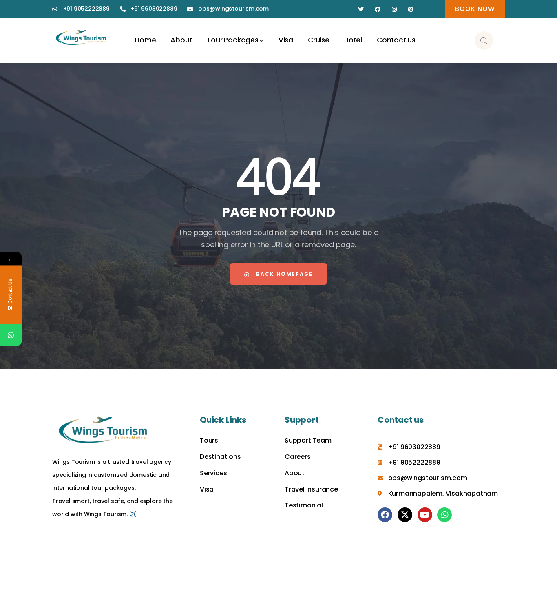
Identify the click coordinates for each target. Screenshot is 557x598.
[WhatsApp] (11, 335)
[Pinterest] (410, 9)
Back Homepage (283, 273)
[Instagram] (394, 9)
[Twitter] (361, 9)
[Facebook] (377, 9)
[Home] (81, 38)
